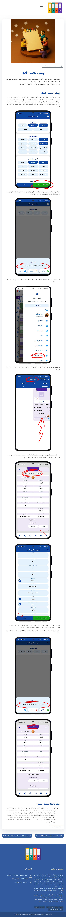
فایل (53, 827)
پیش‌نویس (56, 827)
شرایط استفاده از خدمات (55, 907)
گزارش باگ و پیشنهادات (56, 909)
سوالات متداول (39, 907)
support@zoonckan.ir (21, 882)
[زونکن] (55, 8)
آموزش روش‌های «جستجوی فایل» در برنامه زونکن (17, 836)
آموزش (43, 66)
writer (49, 66)
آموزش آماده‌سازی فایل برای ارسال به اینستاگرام (49, 836)
